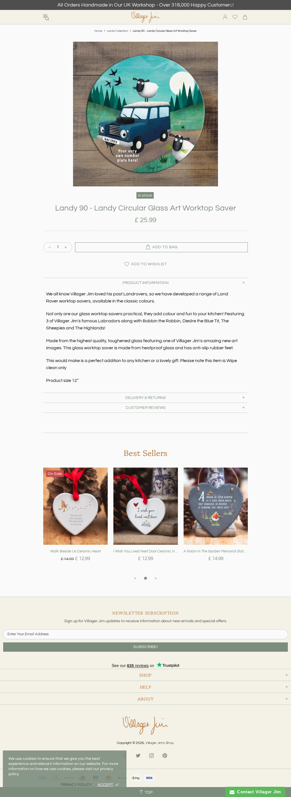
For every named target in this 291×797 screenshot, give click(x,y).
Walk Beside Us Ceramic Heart (75, 551)
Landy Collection (117, 31)
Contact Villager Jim (257, 791)
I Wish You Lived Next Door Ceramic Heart (145, 551)
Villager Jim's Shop (145, 17)
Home (98, 31)
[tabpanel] (75, 521)
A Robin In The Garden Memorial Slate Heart (216, 551)
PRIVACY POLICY (76, 785)
